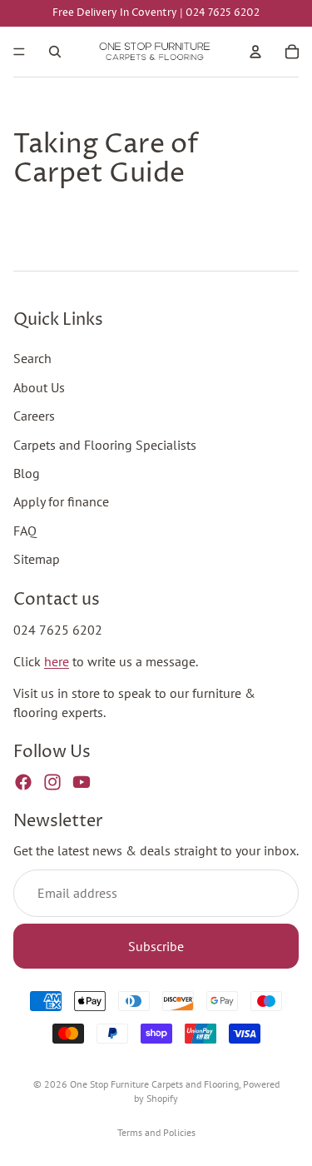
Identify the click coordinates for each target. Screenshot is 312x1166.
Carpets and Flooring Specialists (104, 444)
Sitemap (36, 559)
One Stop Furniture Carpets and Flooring (154, 1084)
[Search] (55, 51)
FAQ (25, 530)
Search (32, 358)
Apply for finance (61, 501)
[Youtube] (82, 782)
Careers (34, 415)
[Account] (255, 51)
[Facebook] (23, 782)
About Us (39, 387)
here (56, 661)
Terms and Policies (156, 1132)
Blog (26, 473)
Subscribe (156, 946)
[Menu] (19, 51)
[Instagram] (52, 782)
